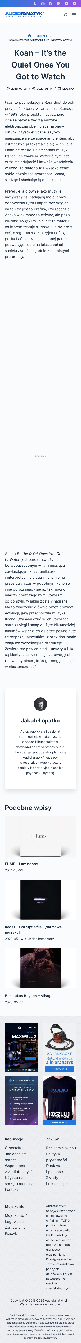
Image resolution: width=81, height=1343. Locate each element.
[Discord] (43, 3)
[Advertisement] (40, 501)
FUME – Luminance (21, 864)
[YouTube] (66, 3)
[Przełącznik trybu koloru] (35, 3)
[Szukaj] (66, 14)
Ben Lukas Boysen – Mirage (28, 995)
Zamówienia (15, 1227)
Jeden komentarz (41, 939)
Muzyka (68, 88)
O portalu (13, 1148)
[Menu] (74, 15)
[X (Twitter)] (58, 3)
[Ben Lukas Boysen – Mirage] (40, 968)
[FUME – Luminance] (40, 836)
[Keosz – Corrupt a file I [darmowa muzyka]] (40, 900)
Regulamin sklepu (61, 1148)
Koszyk (11, 1233)
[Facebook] (50, 3)
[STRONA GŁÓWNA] (29, 36)
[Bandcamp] (74, 3)
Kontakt (11, 1189)
